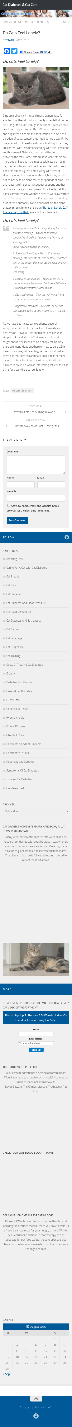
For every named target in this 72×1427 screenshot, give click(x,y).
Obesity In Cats (15, 735)
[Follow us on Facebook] (67, 537)
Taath (10, 40)
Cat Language (14, 638)
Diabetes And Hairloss (19, 682)
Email (41, 477)
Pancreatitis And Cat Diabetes (23, 744)
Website (11, 491)
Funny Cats (13, 700)
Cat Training (13, 656)
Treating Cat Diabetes (19, 779)
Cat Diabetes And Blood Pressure (26, 603)
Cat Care (11, 585)
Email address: (36, 1039)
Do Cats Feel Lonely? (22, 390)
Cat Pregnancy (14, 647)
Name (11, 477)
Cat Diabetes (14, 594)
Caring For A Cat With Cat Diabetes (26, 22)
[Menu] (67, 5)
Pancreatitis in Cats (17, 753)
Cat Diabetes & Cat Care (19, 4)
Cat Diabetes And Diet (19, 612)
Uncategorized (15, 788)
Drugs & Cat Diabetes (19, 691)
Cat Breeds (12, 576)
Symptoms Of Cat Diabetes (22, 770)
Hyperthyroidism (16, 717)
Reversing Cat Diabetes (20, 761)
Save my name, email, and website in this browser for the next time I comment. (33, 508)
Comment (13, 451)
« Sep (6, 1374)
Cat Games (12, 629)
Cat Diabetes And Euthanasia (23, 620)
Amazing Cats (14, 559)
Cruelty (10, 673)
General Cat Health (17, 709)
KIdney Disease (15, 726)
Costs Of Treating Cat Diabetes (24, 664)
